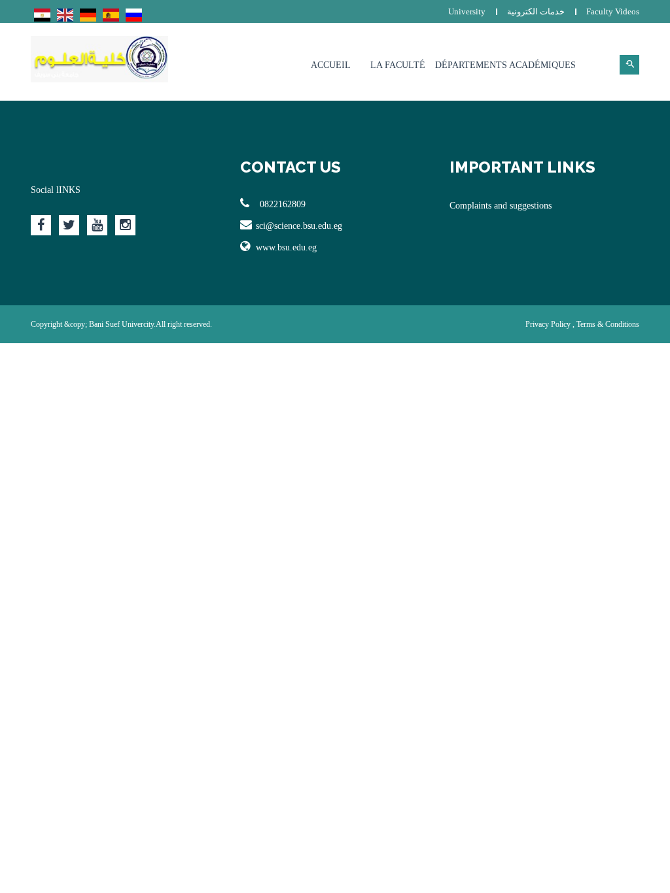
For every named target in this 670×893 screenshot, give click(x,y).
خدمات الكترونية (536, 11)
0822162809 (283, 204)
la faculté (397, 65)
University (466, 11)
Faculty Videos (612, 11)
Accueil (331, 65)
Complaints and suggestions (501, 206)
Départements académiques (505, 65)
